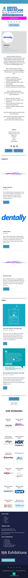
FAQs (5, 520)
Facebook (17, 22)
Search (8, 22)
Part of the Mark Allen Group (21, 570)
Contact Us (6, 522)
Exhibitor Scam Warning (9, 546)
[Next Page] (15, 403)
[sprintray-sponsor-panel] (8, 458)
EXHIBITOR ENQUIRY (14, 18)
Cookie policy (6, 539)
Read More (6, 202)
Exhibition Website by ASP (14, 575)
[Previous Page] (12, 403)
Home (5, 516)
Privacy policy (7, 542)
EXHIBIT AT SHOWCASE (14, 25)
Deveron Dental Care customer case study (13, 373)
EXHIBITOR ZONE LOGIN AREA (8, 560)
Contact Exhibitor (18, 150)
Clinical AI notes (7, 276)
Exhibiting (6, 518)
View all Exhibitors (14, 399)
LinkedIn (11, 22)
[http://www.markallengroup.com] (14, 554)
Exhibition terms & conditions (10, 545)
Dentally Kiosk (6, 231)
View (5, 343)
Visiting (5, 519)
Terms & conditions (8, 543)
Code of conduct (7, 541)
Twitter (14, 22)
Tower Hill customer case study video (12, 328)
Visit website (8, 150)
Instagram (19, 22)
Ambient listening (7, 187)
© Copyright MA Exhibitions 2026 (8, 570)
